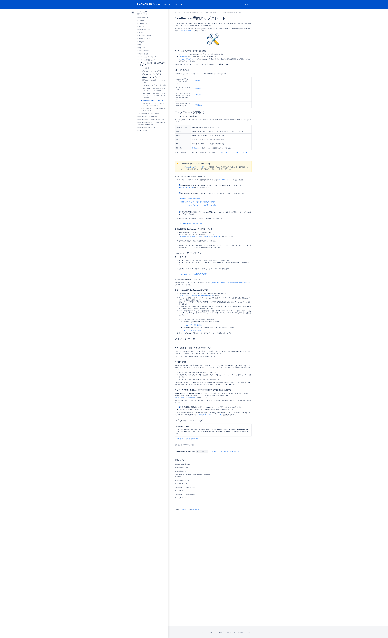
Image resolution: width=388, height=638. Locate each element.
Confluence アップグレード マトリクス (194, 167)
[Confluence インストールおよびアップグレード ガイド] (220, 12)
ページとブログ (143, 23)
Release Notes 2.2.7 (181, 467)
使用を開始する (143, 17)
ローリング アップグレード (187, 59)
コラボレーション (144, 38)
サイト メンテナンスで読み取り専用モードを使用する (196, 295)
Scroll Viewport (195, 509)
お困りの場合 (142, 130)
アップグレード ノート (226, 180)
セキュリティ (231, 632)
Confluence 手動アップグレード (152, 100)
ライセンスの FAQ (186, 31)
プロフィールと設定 (144, 35)
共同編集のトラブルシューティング (210, 415)
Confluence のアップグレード (150, 77)
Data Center (183, 56)
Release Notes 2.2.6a (182, 480)
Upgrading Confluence (182, 464)
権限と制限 (142, 48)
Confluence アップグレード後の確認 (154, 85)
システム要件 (144, 68)
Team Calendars (143, 51)
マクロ (140, 32)
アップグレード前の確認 (186, 187)
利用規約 (221, 632)
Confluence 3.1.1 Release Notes (185, 494)
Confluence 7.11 (142, 12)
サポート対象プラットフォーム (150, 113)
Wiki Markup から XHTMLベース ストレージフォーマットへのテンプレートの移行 (153, 95)
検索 (240, 4)
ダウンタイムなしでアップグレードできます (233, 152)
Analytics (141, 42)
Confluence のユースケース (147, 57)
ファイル (141, 26)
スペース (141, 20)
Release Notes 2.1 (180, 471)
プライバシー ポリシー (208, 632)
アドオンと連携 (143, 54)
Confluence (185, 509)
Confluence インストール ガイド (150, 71)
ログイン (247, 4)
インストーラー (184, 54)
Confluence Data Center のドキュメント (151, 119)
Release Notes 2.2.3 (181, 484)
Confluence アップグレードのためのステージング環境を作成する (199, 236)
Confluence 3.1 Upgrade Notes (185, 487)
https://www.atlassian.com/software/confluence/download (231, 283)
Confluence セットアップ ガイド (150, 74)
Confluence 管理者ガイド (146, 60)
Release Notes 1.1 (180, 498)
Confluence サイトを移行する (148, 116)
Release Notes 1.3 (181, 491)
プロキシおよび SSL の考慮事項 (185, 397)
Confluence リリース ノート (147, 127)
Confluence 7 (196, 148)
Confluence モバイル (145, 29)
